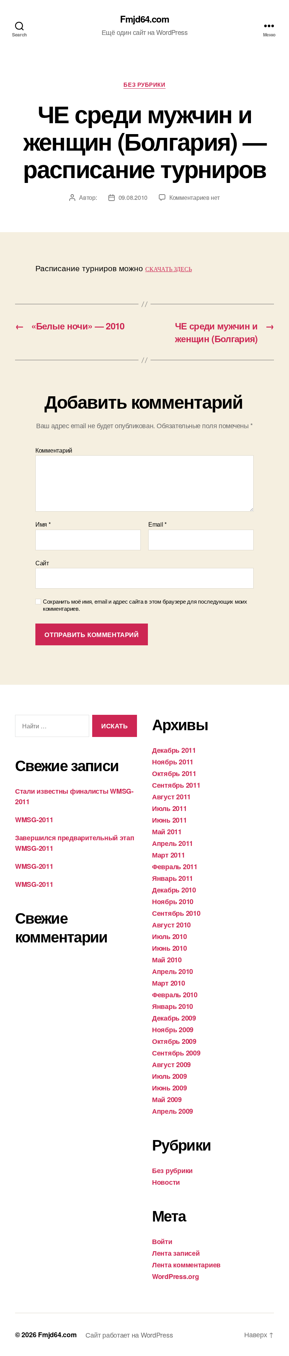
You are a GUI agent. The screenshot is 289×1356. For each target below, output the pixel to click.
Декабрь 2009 (174, 1018)
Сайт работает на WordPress (129, 1334)
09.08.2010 (133, 197)
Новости (166, 1182)
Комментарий (53, 450)
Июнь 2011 (169, 820)
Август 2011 (171, 797)
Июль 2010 (169, 936)
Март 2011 (168, 855)
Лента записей (176, 1253)
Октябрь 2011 (174, 773)
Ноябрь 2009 (172, 1029)
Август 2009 (171, 1064)
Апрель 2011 (172, 843)
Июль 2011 (169, 808)
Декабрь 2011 (174, 750)
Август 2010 (171, 925)
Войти (162, 1241)
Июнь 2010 (169, 948)
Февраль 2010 (175, 995)
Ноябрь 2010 (172, 901)
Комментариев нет (194, 197)
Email (157, 524)
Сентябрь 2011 (176, 785)
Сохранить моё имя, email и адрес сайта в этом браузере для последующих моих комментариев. (145, 605)
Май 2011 (167, 832)
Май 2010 (167, 960)
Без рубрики (144, 85)
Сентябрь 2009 (176, 1053)
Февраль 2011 (175, 866)
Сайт (42, 562)
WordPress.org (175, 1276)
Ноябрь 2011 (172, 762)
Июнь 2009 (169, 1088)
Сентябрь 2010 (176, 913)
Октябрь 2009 (174, 1041)
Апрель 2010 (172, 971)
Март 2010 (168, 983)
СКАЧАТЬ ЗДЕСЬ (168, 269)
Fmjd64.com (144, 18)
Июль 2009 (169, 1076)
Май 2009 (167, 1099)
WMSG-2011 (34, 819)
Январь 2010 (172, 1006)
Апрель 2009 (172, 1111)
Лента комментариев (186, 1265)
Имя (43, 524)
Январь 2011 (172, 878)
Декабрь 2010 (174, 890)
